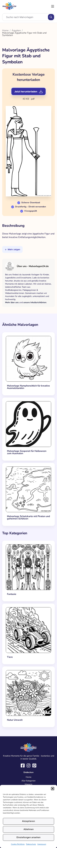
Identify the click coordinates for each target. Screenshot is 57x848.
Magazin (28, 784)
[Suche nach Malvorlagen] (51, 17)
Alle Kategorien (28, 780)
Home (5, 30)
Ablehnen (29, 829)
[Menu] (52, 6)
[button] (52, 788)
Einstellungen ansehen (28, 837)
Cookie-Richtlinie (18, 844)
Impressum (41, 844)
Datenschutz (31, 844)
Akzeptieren (28, 821)
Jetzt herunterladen (25, 91)
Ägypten (16, 30)
